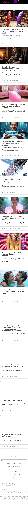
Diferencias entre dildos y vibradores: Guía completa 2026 (12, 31)
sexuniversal (6, 43)
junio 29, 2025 (14, 301)
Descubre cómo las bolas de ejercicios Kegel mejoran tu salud (13, 218)
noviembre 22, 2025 (16, 117)
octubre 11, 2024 (15, 446)
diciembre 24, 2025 (16, 80)
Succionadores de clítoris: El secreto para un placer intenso (13, 106)
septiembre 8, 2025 (16, 265)
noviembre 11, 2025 (16, 155)
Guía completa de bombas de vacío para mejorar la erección (13, 143)
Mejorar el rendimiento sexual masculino (11, 435)
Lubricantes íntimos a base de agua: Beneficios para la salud (13, 291)
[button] (25, 2)
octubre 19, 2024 (15, 410)
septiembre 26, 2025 (16, 228)
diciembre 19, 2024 (16, 376)
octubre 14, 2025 (15, 192)
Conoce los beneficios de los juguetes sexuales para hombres (13, 180)
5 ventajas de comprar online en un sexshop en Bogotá (14, 365)
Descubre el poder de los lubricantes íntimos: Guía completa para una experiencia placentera (12, 328)
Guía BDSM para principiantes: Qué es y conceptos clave (11, 68)
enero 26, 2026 (15, 43)
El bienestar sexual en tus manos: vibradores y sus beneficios (12, 254)
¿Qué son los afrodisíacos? (12, 401)
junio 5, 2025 (14, 340)
